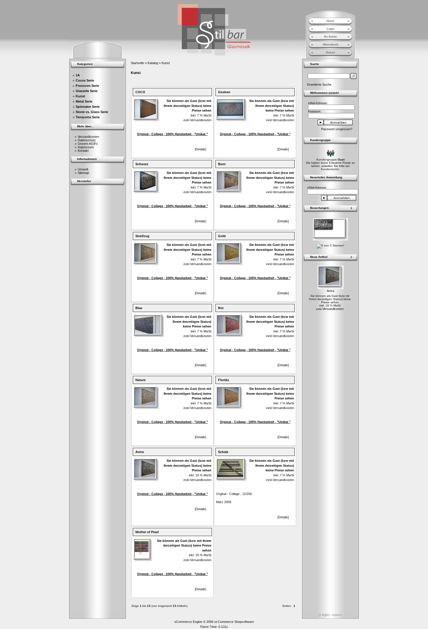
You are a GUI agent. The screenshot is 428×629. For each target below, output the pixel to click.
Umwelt (83, 169)
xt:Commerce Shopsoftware (234, 621)
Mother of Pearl (147, 532)
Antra (139, 452)
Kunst (166, 63)
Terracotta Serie (88, 117)
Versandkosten (88, 136)
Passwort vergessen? (336, 129)
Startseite (137, 63)
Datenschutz (87, 140)
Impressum (86, 147)
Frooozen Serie (87, 85)
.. (330, 242)
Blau (138, 308)
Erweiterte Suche (319, 84)
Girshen (224, 92)
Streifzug (142, 236)
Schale (223, 452)
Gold (222, 236)
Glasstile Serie (87, 91)
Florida (223, 380)
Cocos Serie (85, 80)
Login (331, 28)
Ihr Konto (330, 36)
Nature (140, 380)
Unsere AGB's (88, 143)
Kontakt (83, 150)
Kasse (330, 52)
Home (330, 20)
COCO (140, 92)
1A (78, 75)
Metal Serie (84, 101)
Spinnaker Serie (88, 106)
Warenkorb (330, 44)
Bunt (222, 164)
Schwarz (141, 164)
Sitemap (83, 173)
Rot (221, 308)
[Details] (200, 149)
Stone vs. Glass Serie (92, 112)
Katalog (153, 63)
